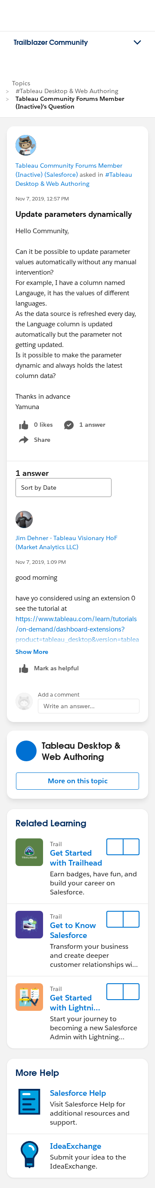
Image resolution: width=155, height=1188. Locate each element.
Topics (21, 83)
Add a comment (59, 694)
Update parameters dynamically (74, 214)
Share (33, 441)
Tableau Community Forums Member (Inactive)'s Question (70, 102)
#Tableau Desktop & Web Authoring (67, 91)
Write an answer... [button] (69, 706)
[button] (77, 781)
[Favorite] (115, 847)
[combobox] (64, 487)
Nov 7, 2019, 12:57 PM (42, 198)
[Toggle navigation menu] (137, 42)
